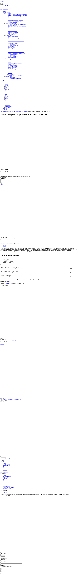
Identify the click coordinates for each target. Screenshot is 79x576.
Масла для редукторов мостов (14, 27)
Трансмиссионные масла (10, 23)
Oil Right (7, 89)
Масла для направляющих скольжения (16, 41)
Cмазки (7, 30)
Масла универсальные (12, 28)
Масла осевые (11, 46)
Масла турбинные (11, 48)
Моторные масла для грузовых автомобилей (17, 15)
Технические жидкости (10, 58)
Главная (4, 11)
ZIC (6, 95)
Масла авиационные (12, 18)
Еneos (6, 97)
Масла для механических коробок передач (17, 26)
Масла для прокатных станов (14, 42)
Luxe (6, 100)
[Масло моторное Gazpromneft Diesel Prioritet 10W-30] (39, 337)
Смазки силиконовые (12, 33)
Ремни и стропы (8, 76)
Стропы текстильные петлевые (14, 78)
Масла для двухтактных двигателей (15, 20)
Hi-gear (6, 90)
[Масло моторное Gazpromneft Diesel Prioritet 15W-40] (39, 454)
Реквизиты (7, 105)
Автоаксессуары (8, 70)
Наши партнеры (8, 106)
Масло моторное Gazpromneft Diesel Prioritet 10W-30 (11, 340)
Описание (5, 245)
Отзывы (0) (5, 246)
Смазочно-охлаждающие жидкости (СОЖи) (17, 50)
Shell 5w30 (7, 5)
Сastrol (6, 98)
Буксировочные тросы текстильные (15, 75)
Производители (6, 80)
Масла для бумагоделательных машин (16, 39)
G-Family (7, 86)
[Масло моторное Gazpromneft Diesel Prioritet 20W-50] (39, 168)
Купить (2, 184)
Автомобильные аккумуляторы (12, 79)
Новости (5, 108)
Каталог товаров (6, 12)
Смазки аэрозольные (12, 31)
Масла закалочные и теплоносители (15, 37)
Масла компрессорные (12, 57)
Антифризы (10, 59)
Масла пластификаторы (13, 45)
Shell (6, 91)
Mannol (6, 87)
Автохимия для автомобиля (11, 69)
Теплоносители (11, 64)
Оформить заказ (3, 574)
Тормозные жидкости (12, 60)
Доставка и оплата (7, 102)
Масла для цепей (11, 55)
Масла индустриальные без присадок (16, 38)
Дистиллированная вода (13, 66)
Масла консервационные (13, 56)
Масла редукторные (12, 47)
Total (6, 94)
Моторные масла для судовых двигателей (16, 17)
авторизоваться (9, 283)
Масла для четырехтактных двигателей (16, 21)
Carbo (6, 84)
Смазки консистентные (13, 32)
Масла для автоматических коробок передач (17, 24)
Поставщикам (6, 481)
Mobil (6, 88)
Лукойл (7, 101)
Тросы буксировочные (10, 74)
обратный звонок (5, 8)
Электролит (10, 68)
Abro (6, 83)
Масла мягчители (11, 44)
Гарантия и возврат (7, 480)
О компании (5, 104)
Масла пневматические (13, 54)
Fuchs (6, 85)
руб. (2, 1)
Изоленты (10, 71)
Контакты (5, 109)
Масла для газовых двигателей (14, 16)
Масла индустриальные (10, 35)
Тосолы (9, 62)
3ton (6, 81)
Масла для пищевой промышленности (16, 52)
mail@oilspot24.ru (4, 9)
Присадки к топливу (12, 67)
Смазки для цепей (11, 34)
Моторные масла (9, 13)
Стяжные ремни (11, 77)
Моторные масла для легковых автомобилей (17, 14)
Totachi (6, 92)
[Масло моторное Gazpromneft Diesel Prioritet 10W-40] (39, 396)
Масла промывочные (12, 22)
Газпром (7, 96)
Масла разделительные (13, 43)
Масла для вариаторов (12, 25)
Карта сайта (5, 492)
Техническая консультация (8, 487)
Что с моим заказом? (7, 488)
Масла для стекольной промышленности (16, 53)
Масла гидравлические (13, 36)
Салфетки (10, 73)
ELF (6, 99)
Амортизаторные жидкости (13, 65)
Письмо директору (7, 486)
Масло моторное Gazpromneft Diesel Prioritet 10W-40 (11, 399)
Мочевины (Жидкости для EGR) (15, 63)
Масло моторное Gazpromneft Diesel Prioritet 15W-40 (11, 458)
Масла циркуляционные (13, 49)
